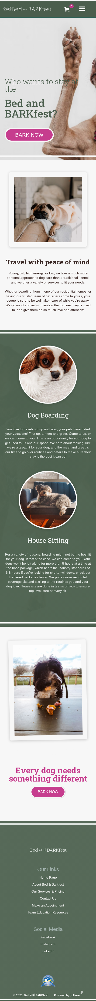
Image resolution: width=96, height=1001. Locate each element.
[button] (84, 9)
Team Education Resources (48, 912)
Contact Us (48, 898)
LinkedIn (48, 951)
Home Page (48, 877)
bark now (29, 135)
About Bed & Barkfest (48, 884)
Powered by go (68, 995)
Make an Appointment (48, 905)
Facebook (48, 937)
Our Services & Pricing (48, 891)
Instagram (48, 944)
